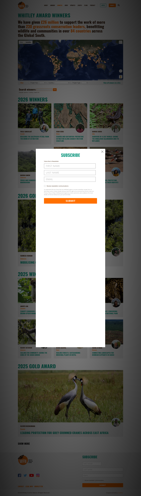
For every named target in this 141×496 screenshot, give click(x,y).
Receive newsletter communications (57, 186)
